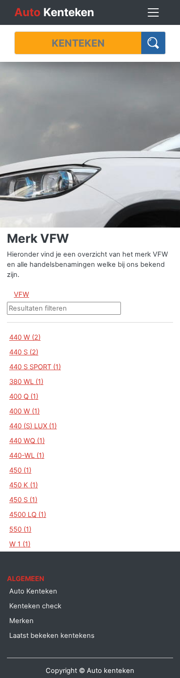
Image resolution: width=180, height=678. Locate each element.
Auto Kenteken (33, 591)
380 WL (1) (26, 382)
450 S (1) (23, 500)
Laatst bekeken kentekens (52, 635)
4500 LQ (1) (27, 514)
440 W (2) (25, 337)
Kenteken (54, 12)
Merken (21, 621)
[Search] (153, 42)
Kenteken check (35, 606)
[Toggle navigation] (153, 12)
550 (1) (20, 529)
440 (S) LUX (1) (33, 426)
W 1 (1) (19, 544)
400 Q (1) (23, 396)
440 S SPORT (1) (35, 367)
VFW (21, 294)
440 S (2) (23, 352)
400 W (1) (24, 411)
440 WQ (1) (27, 441)
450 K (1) (23, 485)
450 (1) (20, 470)
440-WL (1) (26, 455)
